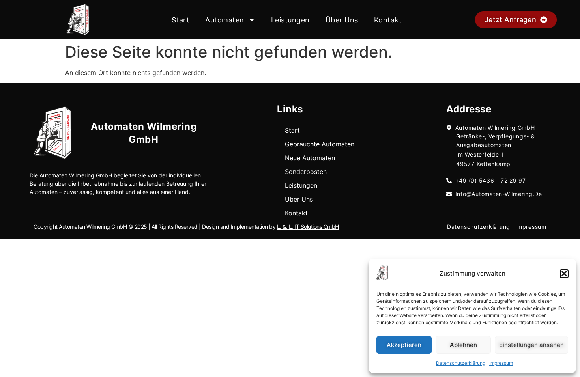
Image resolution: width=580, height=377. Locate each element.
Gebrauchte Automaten (319, 144)
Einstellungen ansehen (531, 345)
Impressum (501, 363)
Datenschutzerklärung (460, 363)
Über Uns (342, 20)
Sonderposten (306, 171)
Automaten (224, 20)
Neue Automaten (310, 158)
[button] (564, 274)
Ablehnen (463, 345)
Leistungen (290, 20)
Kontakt (388, 20)
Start (181, 20)
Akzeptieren (404, 345)
